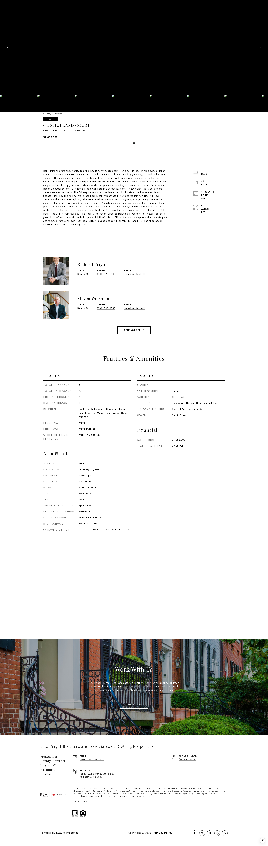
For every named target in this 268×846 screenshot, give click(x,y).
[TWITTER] (202, 833)
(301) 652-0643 (79, 802)
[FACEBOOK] (194, 833)
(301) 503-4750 (106, 308)
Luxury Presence (67, 833)
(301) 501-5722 (187, 760)
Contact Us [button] (134, 705)
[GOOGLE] (225, 833)
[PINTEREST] (209, 833)
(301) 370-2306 (106, 274)
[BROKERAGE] (217, 833)
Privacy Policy (162, 833)
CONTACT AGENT (134, 330)
